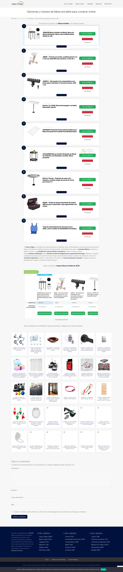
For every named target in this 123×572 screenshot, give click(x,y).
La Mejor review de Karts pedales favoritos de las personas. (19, 349)
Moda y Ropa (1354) (45, 539)
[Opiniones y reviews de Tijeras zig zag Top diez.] (87, 389)
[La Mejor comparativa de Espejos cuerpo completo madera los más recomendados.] (53, 389)
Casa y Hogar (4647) (45, 536)
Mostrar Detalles (61, 46)
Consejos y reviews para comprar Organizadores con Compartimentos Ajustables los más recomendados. (19, 375)
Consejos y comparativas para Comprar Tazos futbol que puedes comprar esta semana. (70, 349)
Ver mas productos (31, 272)
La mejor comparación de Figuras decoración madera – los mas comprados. (87, 423)
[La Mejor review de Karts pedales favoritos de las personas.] (19, 339)
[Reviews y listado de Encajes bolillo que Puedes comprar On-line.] (70, 437)
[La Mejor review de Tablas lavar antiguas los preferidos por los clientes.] (104, 389)
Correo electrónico (17, 497)
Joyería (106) (95, 536)
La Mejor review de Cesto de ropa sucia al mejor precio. (86, 447)
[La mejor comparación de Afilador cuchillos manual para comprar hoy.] (36, 437)
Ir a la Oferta (87, 34)
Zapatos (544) (43, 547)
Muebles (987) (95, 550)
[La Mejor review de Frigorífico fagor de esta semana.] (104, 413)
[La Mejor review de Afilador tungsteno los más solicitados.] (70, 413)
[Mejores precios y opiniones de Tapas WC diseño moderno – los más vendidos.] (36, 413)
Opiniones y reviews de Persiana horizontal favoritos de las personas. (53, 447)
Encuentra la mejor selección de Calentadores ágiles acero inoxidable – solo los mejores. (53, 375)
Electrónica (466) (44, 550)
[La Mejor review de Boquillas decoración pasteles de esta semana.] (53, 413)
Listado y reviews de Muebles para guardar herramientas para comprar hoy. (70, 375)
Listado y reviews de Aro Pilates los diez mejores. (70, 398)
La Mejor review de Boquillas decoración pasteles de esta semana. (53, 423)
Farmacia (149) (70, 550)
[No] (121, 569)
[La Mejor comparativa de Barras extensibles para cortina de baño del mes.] (87, 339)
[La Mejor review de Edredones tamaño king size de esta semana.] (36, 389)
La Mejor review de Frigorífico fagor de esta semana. (104, 423)
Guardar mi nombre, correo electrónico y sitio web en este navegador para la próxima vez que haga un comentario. (50, 512)
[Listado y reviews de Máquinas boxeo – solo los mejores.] (19, 389)
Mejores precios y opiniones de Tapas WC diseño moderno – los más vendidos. (36, 423)
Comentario (15, 468)
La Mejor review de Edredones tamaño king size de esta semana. (36, 399)
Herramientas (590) (97, 547)
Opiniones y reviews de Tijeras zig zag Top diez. (87, 398)
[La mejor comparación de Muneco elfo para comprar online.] (19, 413)
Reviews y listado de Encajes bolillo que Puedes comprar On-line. (70, 447)
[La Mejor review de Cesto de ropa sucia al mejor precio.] (87, 437)
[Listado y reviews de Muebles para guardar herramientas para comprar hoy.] (70, 365)
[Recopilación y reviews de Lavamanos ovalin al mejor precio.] (53, 339)
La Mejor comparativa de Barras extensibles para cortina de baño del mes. (87, 349)
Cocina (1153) (69, 536)
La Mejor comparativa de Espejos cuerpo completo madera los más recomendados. (53, 399)
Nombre (14, 490)
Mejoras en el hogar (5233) (99, 544)
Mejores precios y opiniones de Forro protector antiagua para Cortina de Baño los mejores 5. (36, 375)
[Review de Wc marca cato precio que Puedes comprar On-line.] (19, 437)
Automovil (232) (70, 547)
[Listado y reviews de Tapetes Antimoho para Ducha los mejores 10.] (87, 365)
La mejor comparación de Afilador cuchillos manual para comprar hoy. (36, 447)
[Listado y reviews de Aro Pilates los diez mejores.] (70, 389)
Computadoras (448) (71, 542)
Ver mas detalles (44, 313)
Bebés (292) (69, 544)
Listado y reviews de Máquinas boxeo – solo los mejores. (19, 399)
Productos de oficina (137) (99, 539)
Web (12, 504)
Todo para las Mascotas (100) (100, 542)
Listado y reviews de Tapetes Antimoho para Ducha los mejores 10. (87, 375)
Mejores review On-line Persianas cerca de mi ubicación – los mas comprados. (104, 447)
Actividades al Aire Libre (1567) (75, 539)
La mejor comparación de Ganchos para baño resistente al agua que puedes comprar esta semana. (36, 350)
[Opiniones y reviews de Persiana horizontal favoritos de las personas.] (53, 437)
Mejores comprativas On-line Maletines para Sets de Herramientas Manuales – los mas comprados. (104, 375)
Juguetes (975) (44, 542)
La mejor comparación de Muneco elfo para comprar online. (19, 423)
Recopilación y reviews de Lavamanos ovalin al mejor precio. (53, 349)
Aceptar (103, 569)
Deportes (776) (44, 544)
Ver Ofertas (87, 42)
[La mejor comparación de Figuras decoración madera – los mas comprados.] (87, 413)
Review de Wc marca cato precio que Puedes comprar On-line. (19, 447)
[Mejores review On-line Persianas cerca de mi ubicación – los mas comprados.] (104, 437)
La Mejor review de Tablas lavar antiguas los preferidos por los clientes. (104, 399)
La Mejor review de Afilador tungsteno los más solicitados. (70, 423)
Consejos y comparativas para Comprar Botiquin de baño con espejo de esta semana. (103, 349)
